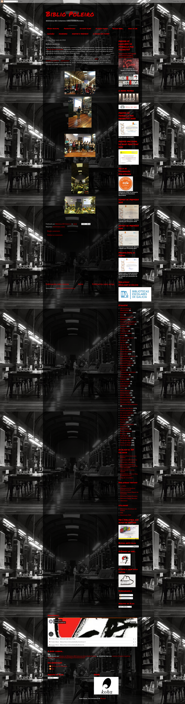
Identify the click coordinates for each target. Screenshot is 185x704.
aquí (96, 59)
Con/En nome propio (127, 338)
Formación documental (127, 372)
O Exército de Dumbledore (128, 404)
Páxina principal (53, 28)
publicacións (65, 61)
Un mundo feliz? (125, 440)
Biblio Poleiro (70, 14)
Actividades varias (59, 227)
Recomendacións (126, 431)
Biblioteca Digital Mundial (128, 498)
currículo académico (52, 61)
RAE (121, 513)
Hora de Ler (132, 28)
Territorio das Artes (126, 438)
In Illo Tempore (125, 381)
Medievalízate (124, 393)
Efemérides (124, 354)
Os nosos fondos (102, 28)
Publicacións (125, 595)
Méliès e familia (125, 395)
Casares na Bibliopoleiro (128, 322)
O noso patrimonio (126, 410)
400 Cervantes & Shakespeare (125, 309)
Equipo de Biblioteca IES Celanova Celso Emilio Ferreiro (78, 656)
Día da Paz (123, 347)
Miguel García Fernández (55, 49)
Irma (52, 669)
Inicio (80, 284)
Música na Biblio (125, 402)
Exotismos (123, 367)
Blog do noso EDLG (126, 478)
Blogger (103, 698)
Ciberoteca (123, 500)
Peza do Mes (124, 419)
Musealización (125, 400)
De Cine (122, 342)
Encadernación (125, 358)
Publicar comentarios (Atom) (65, 288)
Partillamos (124, 417)
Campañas (50, 34)
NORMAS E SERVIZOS (80, 34)
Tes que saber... (118, 28)
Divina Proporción (126, 351)
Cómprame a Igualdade (127, 462)
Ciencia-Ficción (125, 328)
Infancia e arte (125, 383)
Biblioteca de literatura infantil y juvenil (127, 489)
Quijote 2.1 (123, 426)
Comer (122, 335)
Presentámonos (69, 28)
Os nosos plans (85, 28)
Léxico (122, 388)
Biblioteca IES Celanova (59, 666)
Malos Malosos (125, 390)
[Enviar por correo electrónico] (82, 224)
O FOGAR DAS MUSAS (101, 34)
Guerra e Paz (124, 374)
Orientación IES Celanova (128, 460)
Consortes (123, 340)
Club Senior (124, 331)
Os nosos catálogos (127, 413)
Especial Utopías (125, 365)
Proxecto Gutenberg (127, 424)
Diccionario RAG (125, 515)
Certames (123, 326)
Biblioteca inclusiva (126, 317)
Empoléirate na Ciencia (127, 356)
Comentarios (125, 598)
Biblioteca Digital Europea (128, 496)
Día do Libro (124, 349)
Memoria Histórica (126, 397)
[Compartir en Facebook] (88, 224)
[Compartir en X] (86, 224)
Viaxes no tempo (125, 442)
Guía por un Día (125, 377)
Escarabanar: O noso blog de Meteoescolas (128, 474)
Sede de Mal (124, 436)
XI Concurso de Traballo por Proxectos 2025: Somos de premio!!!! (127, 55)
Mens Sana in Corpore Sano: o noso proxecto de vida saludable (128, 466)
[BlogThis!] (84, 224)
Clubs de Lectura (126, 333)
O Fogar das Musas (126, 408)
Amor (122, 315)
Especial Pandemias (126, 363)
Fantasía (123, 370)
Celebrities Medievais (127, 324)
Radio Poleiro (124, 429)
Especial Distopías (126, 360)
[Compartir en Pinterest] (89, 224)
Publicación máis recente (57, 284)
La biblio (123, 486)
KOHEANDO (63, 34)
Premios (123, 422)
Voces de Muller (125, 445)
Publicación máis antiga (103, 284)
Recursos (123, 433)
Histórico (123, 379)
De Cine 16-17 (124, 344)
